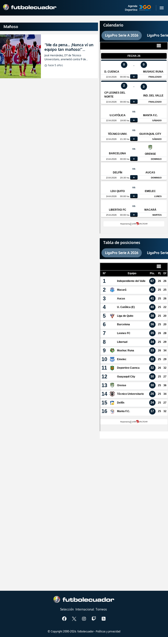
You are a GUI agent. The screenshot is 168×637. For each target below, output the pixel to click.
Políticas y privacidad (108, 631)
